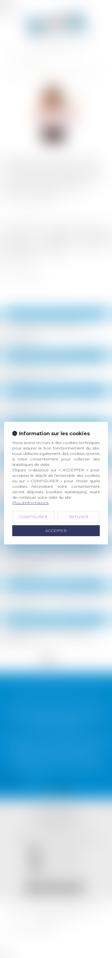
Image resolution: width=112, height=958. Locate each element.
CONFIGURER (33, 516)
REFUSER (78, 516)
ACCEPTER (56, 530)
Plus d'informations (30, 502)
